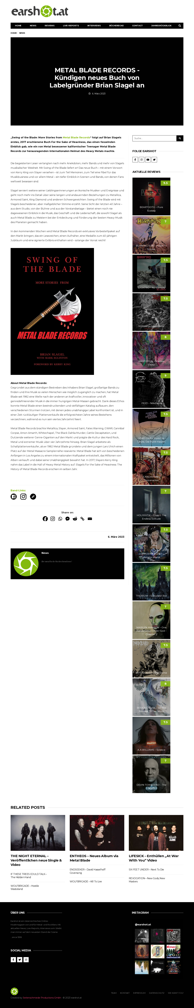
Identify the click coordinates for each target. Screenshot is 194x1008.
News (33, 25)
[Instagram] (52, 518)
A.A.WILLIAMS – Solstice (151, 749)
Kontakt (125, 993)
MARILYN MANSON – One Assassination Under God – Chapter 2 (151, 631)
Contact (137, 25)
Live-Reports (71, 25)
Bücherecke (116, 25)
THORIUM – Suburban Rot (151, 595)
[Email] (89, 518)
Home (18, 25)
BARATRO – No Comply (151, 287)
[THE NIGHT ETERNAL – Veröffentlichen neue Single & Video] (38, 833)
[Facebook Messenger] (67, 518)
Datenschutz (156, 993)
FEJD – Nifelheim (151, 403)
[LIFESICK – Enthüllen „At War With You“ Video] (156, 833)
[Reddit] (75, 518)
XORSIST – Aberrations (151, 326)
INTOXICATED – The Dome (151, 672)
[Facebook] (45, 518)
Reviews (50, 25)
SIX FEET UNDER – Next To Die (146, 869)
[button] (142, 936)
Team (114, 993)
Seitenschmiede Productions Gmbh (42, 997)
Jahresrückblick (161, 25)
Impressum (139, 993)
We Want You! (175, 993)
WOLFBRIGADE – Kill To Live (86, 881)
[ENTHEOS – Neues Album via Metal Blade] (97, 833)
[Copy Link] (82, 518)
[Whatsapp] (60, 518)
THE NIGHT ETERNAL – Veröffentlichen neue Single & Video (36, 860)
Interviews (94, 25)
